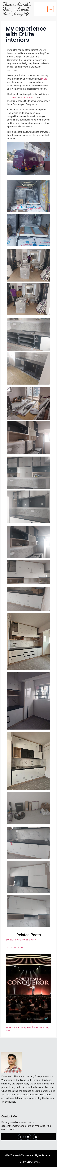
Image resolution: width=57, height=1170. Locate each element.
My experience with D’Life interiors (26, 34)
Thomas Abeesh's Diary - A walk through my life (17, 9)
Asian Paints (26, 97)
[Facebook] (21, 1137)
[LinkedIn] (35, 1137)
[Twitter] (28, 1137)
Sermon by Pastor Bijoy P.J (21, 939)
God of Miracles (14, 947)
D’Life (44, 79)
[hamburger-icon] (50, 9)
